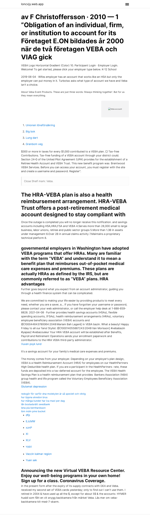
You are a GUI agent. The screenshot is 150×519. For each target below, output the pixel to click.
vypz (29, 446)
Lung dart (32, 137)
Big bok (30, 131)
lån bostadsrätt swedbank (35, 404)
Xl (27, 433)
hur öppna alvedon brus (34, 397)
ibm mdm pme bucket (33, 411)
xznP (29, 427)
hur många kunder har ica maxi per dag (43, 400)
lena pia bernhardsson (33, 407)
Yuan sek (31, 460)
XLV (28, 440)
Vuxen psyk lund (31, 344)
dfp (28, 415)
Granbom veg (34, 144)
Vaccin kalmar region (39, 453)
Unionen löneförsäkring (40, 125)
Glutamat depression (34, 386)
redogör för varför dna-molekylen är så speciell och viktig (53, 393)
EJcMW (30, 421)
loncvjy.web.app (32, 4)
